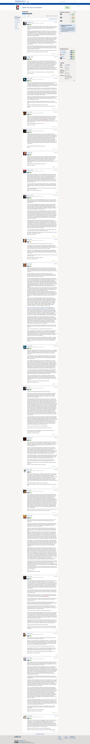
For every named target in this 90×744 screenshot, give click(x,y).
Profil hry (16, 16)
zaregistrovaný (65, 27)
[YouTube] (20, 737)
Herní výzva (29, 3)
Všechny (23, 13)
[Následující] (28, 15)
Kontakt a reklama (73, 738)
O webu (59, 736)
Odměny (66, 738)
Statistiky (16, 27)
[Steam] (15, 737)
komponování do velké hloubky (32, 308)
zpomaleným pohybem (50, 309)
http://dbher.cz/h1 (67, 65)
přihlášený (69, 27)
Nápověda (66, 737)
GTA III (33, 474)
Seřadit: (47, 15)
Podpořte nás (72, 736)
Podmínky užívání (73, 737)
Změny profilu (17, 28)
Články (59, 737)
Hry (15, 3)
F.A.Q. (66, 736)
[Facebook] (17, 737)
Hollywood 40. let (43, 308)
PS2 (28, 13)
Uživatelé (21, 3)
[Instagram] (18, 737)
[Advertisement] (81, 20)
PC (26, 13)
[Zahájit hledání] (75, 1)
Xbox (31, 13)
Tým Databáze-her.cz (22, 740)
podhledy (40, 310)
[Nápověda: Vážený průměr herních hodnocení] (74, 12)
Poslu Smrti (55, 98)
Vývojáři (18, 3)
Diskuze (25, 3)
